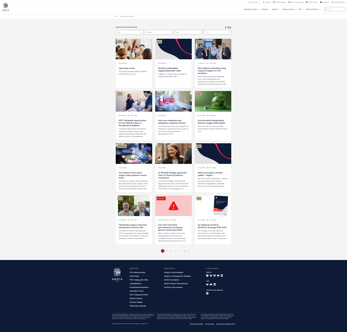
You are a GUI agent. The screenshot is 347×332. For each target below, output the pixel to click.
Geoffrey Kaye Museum (173, 287)
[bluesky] (211, 275)
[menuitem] (251, 9)
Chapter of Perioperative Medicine (177, 276)
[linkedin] (222, 275)
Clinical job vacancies (138, 306)
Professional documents (139, 287)
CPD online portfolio (137, 272)
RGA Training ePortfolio (139, 295)
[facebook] (214, 275)
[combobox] (129, 32)
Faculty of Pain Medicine (173, 272)
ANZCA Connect (136, 298)
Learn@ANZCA (136, 284)
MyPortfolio (134, 276)
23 (184, 251)
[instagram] (207, 275)
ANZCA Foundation (171, 280)
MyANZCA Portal (136, 291)
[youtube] (218, 275)
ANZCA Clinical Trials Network (176, 284)
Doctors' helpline (136, 302)
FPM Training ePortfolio (139, 280)
